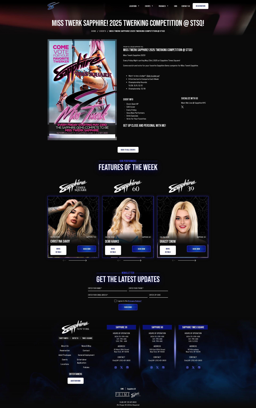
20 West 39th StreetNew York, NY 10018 (121, 350)
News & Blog (86, 346)
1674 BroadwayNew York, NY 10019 (193, 350)
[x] (121, 367)
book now (86, 249)
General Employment (86, 355)
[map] (127, 367)
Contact (86, 350)
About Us (65, 346)
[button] (64, 260)
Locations (133, 6)
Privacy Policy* (135, 301)
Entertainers (75, 374)
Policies (86, 367)
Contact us (185, 6)
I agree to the (129, 301)
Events (147, 6)
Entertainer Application (82, 361)
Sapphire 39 (121, 327)
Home (93, 31)
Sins (175, 6)
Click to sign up (153, 76)
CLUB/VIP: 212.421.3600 (128, 402)
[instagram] (115, 367)
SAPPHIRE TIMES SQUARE (193, 327)
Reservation (65, 350)
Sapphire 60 (157, 327)
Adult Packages (65, 355)
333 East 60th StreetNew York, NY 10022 (157, 350)
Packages (162, 6)
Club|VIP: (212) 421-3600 (121, 360)
